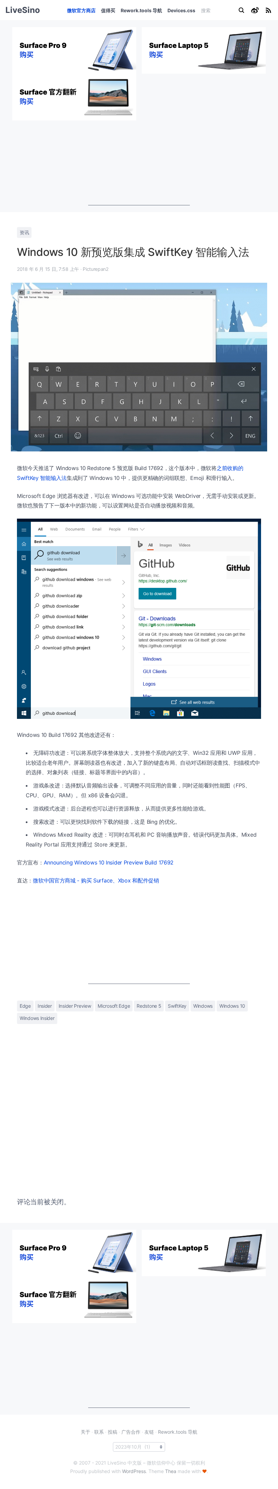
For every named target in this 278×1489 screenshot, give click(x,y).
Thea (170, 1471)
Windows (203, 1006)
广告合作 (130, 1432)
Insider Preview (75, 1006)
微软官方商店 (81, 10)
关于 (85, 1432)
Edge (25, 1006)
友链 (149, 1432)
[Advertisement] (139, 162)
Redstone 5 (149, 1006)
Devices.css (181, 10)
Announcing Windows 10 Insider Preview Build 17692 (109, 862)
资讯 (24, 232)
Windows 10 (232, 1006)
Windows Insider (37, 1018)
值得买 (108, 10)
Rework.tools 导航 (141, 10)
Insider (45, 1006)
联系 (99, 1432)
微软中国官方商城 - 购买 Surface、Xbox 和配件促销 (96, 880)
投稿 (112, 1432)
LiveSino (22, 10)
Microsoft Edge (114, 1006)
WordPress (134, 1471)
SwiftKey (177, 1006)
